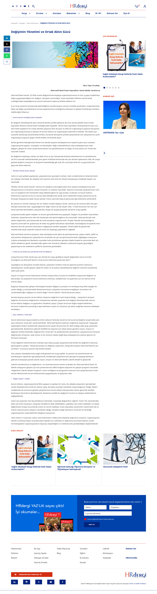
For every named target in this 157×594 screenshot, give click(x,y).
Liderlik (106, 548)
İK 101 (98, 13)
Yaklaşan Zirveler (41, 558)
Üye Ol (126, 13)
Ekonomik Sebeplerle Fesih (115, 466)
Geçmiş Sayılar (40, 553)
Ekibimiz (14, 553)
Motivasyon (108, 553)
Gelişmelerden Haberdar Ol (30, 574)
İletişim (14, 558)
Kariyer (83, 562)
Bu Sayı (37, 548)
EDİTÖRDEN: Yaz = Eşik (113, 132)
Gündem (57, 13)
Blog (88, 13)
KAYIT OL (92, 525)
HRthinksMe (131, 558)
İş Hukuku (84, 558)
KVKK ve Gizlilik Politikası (137, 584)
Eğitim (82, 553)
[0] (136, 6)
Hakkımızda (16, 548)
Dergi (24, 13)
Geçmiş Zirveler (40, 562)
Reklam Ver (112, 13)
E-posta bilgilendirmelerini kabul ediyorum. (100, 519)
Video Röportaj (63, 548)
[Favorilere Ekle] (7, 61)
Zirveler (40, 13)
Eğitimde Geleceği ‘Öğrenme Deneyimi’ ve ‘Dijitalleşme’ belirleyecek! (76, 468)
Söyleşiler (107, 558)
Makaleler (71, 13)
